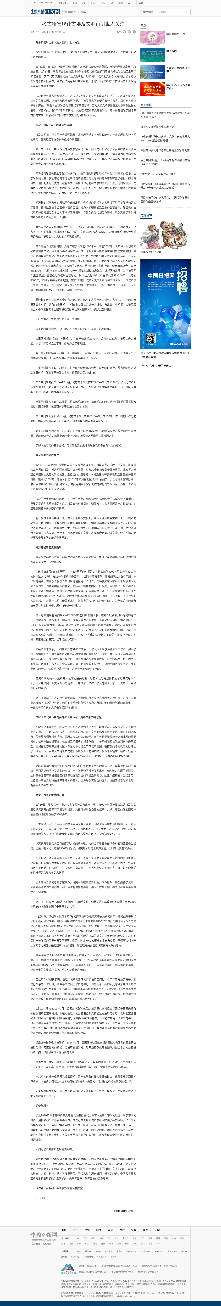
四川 (111, 1244)
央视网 (119, 1251)
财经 (98, 1230)
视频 (103, 3)
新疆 (150, 1244)
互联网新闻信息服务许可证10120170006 (119, 1266)
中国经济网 (145, 1251)
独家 (145, 1230)
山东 (174, 1238)
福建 (158, 1238)
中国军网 (75, 1257)
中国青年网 (131, 1251)
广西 (87, 1244)
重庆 (103, 1244)
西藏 (135, 1244)
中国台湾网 (159, 1251)
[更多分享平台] (134, 32)
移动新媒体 (148, 12)
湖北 (63, 1244)
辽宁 (109, 1238)
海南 (95, 1244)
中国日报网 (67, 12)
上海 (134, 1238)
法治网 (113, 1257)
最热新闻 (146, 105)
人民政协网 (101, 1257)
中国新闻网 (88, 1257)
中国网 (98, 1251)
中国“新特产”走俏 (150, 252)
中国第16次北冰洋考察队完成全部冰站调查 (165, 150)
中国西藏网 (172, 1251)
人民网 (78, 1251)
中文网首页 (63, 3)
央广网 (184, 1251)
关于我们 (36, 1244)
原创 (121, 3)
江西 (166, 1238)
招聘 (157, 1230)
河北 (93, 1238)
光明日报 (45, 32)
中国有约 (171, 51)
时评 (75, 3)
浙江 (150, 1238)
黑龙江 (125, 1238)
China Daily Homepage (43, 3)
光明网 (64, 1257)
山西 (101, 1238)
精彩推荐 (146, 215)
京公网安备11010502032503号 (93, 1272)
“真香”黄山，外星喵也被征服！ (158, 174)
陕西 (142, 1244)
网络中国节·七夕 (175, 34)
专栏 (112, 3)
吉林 (117, 1238)
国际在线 (108, 1251)
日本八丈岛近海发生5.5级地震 (157, 126)
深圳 (158, 1244)
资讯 (84, 3)
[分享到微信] (124, 32)
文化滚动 (81, 12)
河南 (182, 1238)
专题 (143, 25)
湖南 (71, 1244)
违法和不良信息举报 (88, 1266)
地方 (141, 3)
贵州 (119, 1244)
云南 (127, 1244)
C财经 (93, 3)
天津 (85, 1238)
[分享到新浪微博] (129, 32)
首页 (63, 1230)
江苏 (142, 1238)
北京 (77, 1238)
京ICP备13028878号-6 (148, 1272)
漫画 (133, 1230)
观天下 (131, 3)
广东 (79, 1244)
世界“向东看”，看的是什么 (155, 365)
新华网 (88, 1251)
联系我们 (47, 1244)
